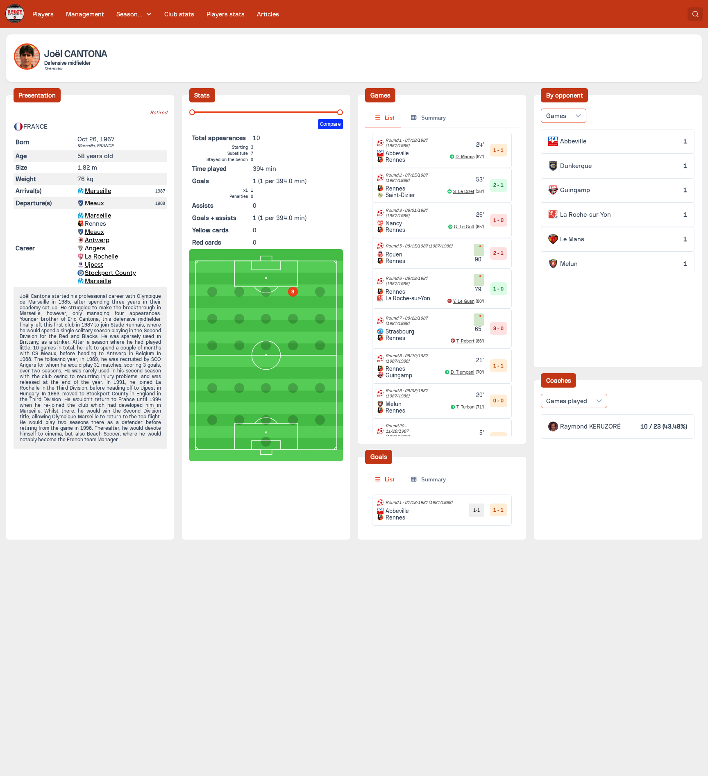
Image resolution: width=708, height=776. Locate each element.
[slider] (192, 112)
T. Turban (465, 407)
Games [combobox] (556, 116)
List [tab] (388, 118)
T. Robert (465, 341)
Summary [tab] (433, 118)
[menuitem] (43, 14)
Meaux (94, 203)
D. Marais (465, 156)
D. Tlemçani (462, 372)
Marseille (98, 191)
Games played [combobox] (566, 401)
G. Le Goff (464, 226)
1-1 (476, 510)
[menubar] (156, 14)
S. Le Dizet (463, 191)
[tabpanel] (442, 313)
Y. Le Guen (463, 301)
